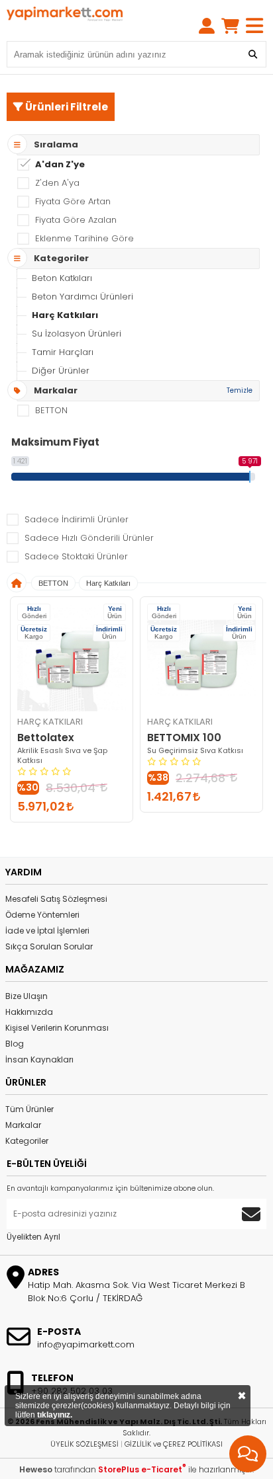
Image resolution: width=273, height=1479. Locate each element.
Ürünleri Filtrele (65, 107)
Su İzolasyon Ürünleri (76, 333)
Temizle (239, 390)
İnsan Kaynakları (39, 1059)
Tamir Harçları (62, 352)
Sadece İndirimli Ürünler (77, 519)
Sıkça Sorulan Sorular (49, 946)
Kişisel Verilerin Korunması (57, 1027)
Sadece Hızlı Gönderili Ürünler (89, 538)
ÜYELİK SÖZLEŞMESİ (84, 1444)
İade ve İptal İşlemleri (47, 930)
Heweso (35, 1469)
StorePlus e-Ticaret (142, 1469)
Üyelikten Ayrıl (33, 1236)
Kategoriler (26, 1140)
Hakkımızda (29, 1012)
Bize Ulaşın (26, 996)
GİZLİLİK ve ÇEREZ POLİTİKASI (174, 1444)
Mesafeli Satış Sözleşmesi (56, 898)
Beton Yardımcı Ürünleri (82, 296)
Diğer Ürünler (60, 370)
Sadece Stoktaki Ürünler (76, 556)
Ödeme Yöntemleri (42, 914)
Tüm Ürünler (29, 1109)
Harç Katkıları (65, 315)
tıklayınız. (54, 1414)
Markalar (23, 1125)
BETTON (53, 583)
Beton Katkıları (62, 278)
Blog (14, 1043)
